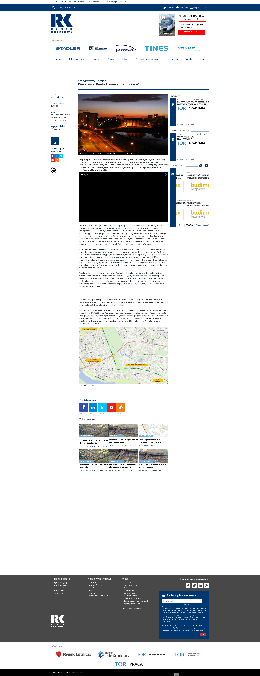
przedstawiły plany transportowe (123, 242)
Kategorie (70, 7)
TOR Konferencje (96, 631)
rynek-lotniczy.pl (94, 2)
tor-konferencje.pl (110, 2)
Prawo (111, 58)
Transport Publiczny (62, 634)
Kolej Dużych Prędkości (133, 644)
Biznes (58, 58)
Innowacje (173, 58)
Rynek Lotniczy (60, 636)
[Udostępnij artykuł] (57, 172)
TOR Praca (58, 639)
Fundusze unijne (130, 641)
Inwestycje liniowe (131, 631)
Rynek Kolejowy (60, 628)
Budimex (127, 634)
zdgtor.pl (122, 2)
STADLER (127, 628)
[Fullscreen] (164, 235)
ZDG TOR (92, 628)
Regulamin (93, 639)
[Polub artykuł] (53, 172)
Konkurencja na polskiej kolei (136, 647)
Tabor (125, 58)
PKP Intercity (129, 636)
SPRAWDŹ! (192, 19)
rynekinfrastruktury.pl (77, 2)
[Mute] (97, 235)
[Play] (83, 235)
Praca (202, 58)
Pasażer (96, 58)
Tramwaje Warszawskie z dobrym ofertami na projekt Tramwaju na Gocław (152, 458)
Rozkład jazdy (129, 639)
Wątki (189, 58)
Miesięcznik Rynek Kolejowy (100, 641)
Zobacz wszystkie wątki (132, 654)
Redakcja (93, 634)
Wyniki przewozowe (132, 649)
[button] (201, 186)
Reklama (92, 636)
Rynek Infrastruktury (62, 631)
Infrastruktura (76, 58)
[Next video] (90, 235)
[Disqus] (124, 538)
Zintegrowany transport (148, 58)
